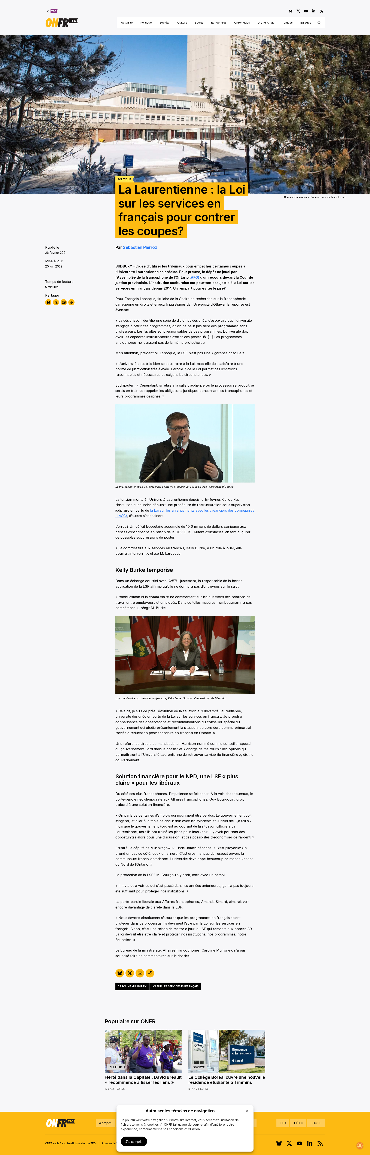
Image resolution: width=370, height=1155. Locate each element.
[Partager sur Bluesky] (48, 302)
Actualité (127, 22)
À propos (105, 1123)
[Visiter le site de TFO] (52, 11)
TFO (283, 1123)
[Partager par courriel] (64, 302)
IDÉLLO (298, 1123)
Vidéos (288, 22)
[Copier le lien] (71, 302)
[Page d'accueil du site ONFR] (61, 22)
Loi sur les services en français (175, 986)
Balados (305, 22)
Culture (182, 22)
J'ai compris (133, 1141)
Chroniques (242, 22)
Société (165, 22)
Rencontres (219, 22)
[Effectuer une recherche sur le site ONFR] (319, 22)
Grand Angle (266, 22)
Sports (199, 22)
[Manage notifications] (360, 1145)
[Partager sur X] (56, 302)
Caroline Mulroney (132, 986)
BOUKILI (316, 1123)
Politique (146, 22)
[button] (247, 1111)
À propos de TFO (111, 1143)
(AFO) (194, 277)
